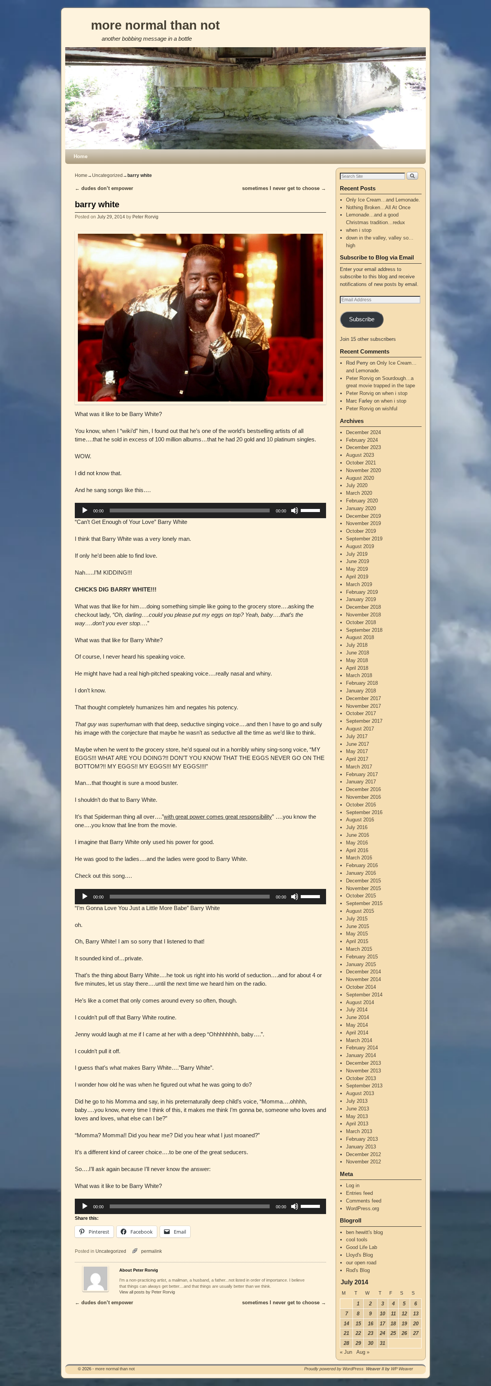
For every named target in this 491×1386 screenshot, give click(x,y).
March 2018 (359, 675)
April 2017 (357, 759)
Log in (352, 1185)
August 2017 (360, 729)
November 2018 (363, 615)
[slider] (311, 510)
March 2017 (359, 767)
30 (370, 1343)
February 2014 (362, 1048)
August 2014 (360, 1002)
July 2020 (356, 485)
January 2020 (361, 508)
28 (346, 1343)
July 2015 (356, 919)
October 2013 (361, 1078)
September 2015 (364, 903)
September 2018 (364, 630)
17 (382, 1324)
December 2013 (363, 1063)
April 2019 (357, 577)
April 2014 (357, 1033)
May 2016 (357, 843)
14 (346, 1324)
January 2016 (361, 873)
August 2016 (360, 820)
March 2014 (359, 1040)
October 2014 (361, 987)
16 (370, 1324)
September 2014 (364, 995)
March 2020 (359, 493)
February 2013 (362, 1139)
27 (416, 1333)
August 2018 (360, 637)
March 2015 (359, 949)
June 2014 (357, 1017)
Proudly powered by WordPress (334, 1368)
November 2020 (363, 470)
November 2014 (363, 979)
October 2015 (361, 896)
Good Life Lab (361, 1247)
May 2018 (357, 660)
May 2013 (357, 1116)
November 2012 (363, 1162)
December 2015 (363, 881)
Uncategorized (107, 175)
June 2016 (357, 835)
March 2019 (359, 584)
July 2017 (356, 736)
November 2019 (363, 523)
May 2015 (357, 934)
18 (393, 1324)
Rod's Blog (358, 1270)
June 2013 (357, 1109)
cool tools (356, 1239)
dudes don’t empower (104, 188)
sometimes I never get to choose (284, 188)
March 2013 (359, 1131)
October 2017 (361, 713)
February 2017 (362, 774)
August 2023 (360, 455)
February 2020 (362, 501)
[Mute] (294, 510)
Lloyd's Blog (359, 1255)
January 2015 (361, 964)
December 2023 (363, 447)
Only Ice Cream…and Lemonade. (383, 200)
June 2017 (357, 744)
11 (393, 1314)
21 (346, 1333)
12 (404, 1314)
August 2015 (360, 911)
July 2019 (356, 554)
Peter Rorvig (145, 216)
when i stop (358, 230)
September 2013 (364, 1086)
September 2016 (364, 812)
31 (382, 1343)
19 (404, 1324)
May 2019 (357, 569)
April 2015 (357, 941)
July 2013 (356, 1101)
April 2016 (357, 850)
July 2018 (356, 645)
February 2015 (362, 957)
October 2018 (361, 622)
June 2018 (357, 653)
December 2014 (363, 972)
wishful (389, 408)
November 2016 (363, 797)
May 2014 (357, 1025)
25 (393, 1333)
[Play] (85, 510)
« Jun (346, 1352)
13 (416, 1314)
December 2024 (363, 432)
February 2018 (362, 683)
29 (358, 1343)
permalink (151, 1251)
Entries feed (359, 1193)
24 (382, 1333)
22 (358, 1333)
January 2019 (361, 599)
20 (416, 1324)
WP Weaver (402, 1368)
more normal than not (155, 25)
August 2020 (360, 478)
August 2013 (360, 1093)
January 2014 (361, 1055)
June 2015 (357, 926)
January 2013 (361, 1147)
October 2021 (361, 463)
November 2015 (363, 888)
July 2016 (356, 827)
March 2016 (359, 858)
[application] (200, 510)
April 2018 (357, 668)
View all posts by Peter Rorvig (147, 1292)
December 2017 (363, 698)
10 (382, 1314)
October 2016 (361, 805)
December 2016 (363, 789)
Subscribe (361, 319)
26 (404, 1333)
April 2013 (357, 1124)
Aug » (362, 1352)
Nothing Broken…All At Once (378, 207)
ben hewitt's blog (364, 1232)
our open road (361, 1262)
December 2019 (363, 516)
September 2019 (364, 539)
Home (80, 156)
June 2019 (357, 561)
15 (358, 1324)
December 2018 (363, 607)
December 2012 (363, 1154)
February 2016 (362, 865)
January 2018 (361, 691)
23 (370, 1333)
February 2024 (362, 440)
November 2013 (363, 1071)
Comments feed (363, 1201)
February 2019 (362, 592)
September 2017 (364, 721)
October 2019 (361, 531)
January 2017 (361, 782)
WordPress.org (362, 1208)
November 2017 (363, 706)
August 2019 (360, 546)
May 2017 (357, 751)
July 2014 (356, 1010)
